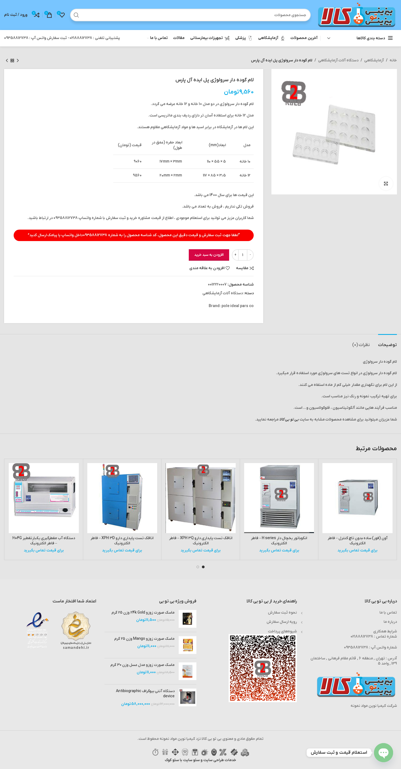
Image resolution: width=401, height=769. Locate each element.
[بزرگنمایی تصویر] (386, 183)
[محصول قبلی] (17, 60)
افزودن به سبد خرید (209, 255)
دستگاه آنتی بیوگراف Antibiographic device (145, 694)
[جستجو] (76, 15)
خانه (393, 60)
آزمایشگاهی (374, 60)
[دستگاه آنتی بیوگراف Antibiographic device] (187, 698)
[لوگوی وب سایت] (356, 14)
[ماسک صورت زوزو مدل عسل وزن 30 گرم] (187, 671)
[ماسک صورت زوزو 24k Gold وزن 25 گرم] (187, 619)
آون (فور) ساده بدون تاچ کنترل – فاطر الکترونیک (358, 541)
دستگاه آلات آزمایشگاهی (338, 60)
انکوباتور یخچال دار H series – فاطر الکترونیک (279, 541)
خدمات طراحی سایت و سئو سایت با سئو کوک (200, 760)
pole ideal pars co (238, 306)
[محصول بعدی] (7, 60)
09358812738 (95, 235)
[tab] (387, 342)
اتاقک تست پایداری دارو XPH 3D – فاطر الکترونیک (122, 541)
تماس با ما (388, 612)
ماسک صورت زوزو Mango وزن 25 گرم (144, 638)
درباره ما (390, 621)
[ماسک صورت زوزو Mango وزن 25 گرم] (187, 645)
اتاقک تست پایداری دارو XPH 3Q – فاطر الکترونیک (200, 541)
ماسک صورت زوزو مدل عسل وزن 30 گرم (142, 665)
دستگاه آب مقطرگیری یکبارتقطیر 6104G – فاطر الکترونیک (43, 541)
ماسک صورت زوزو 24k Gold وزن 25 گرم (143, 612)
